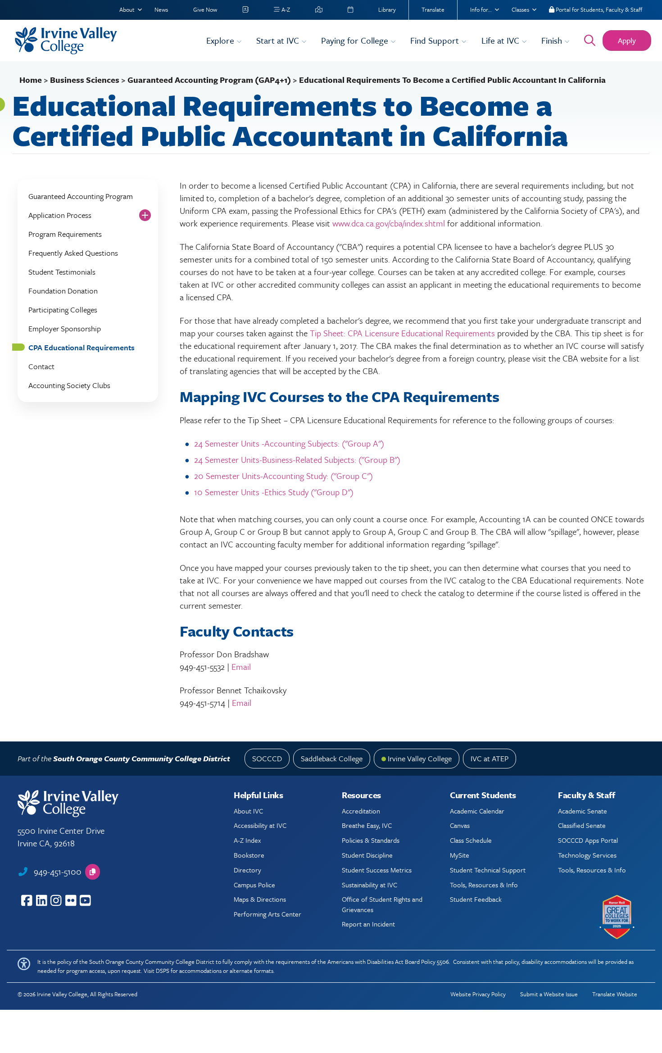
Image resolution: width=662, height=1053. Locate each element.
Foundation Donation (63, 290)
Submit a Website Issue (549, 994)
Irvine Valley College (420, 758)
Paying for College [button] (355, 40)
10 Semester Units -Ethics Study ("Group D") (274, 492)
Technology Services (587, 855)
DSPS (162, 970)
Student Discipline (367, 855)
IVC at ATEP (489, 758)
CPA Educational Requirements (81, 347)
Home (30, 80)
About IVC (248, 811)
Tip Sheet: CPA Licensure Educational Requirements (402, 333)
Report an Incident (368, 924)
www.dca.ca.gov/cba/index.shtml (388, 223)
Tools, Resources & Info (484, 885)
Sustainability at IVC (369, 885)
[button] (92, 872)
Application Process (59, 215)
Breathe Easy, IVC (367, 825)
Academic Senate (582, 811)
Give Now (205, 9)
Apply (627, 40)
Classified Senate (582, 825)
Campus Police (254, 885)
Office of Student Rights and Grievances (382, 904)
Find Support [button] (435, 40)
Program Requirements (65, 234)
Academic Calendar (477, 811)
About (127, 9)
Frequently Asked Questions (73, 252)
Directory (247, 870)
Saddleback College (332, 758)
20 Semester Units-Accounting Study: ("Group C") (283, 476)
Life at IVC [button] (501, 40)
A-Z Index (247, 840)
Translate (433, 9)
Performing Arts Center (267, 914)
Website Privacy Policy (478, 994)
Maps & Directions (260, 899)
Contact (41, 366)
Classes (520, 9)
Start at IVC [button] (278, 40)
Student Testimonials (61, 271)
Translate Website (614, 994)
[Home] (105, 41)
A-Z (285, 9)
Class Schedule (471, 840)
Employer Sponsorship (64, 328)
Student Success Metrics (377, 870)
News (161, 9)
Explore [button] (221, 40)
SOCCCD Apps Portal (588, 840)
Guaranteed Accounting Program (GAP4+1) (209, 80)
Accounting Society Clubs (69, 385)
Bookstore (249, 855)
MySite (459, 855)
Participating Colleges (62, 309)
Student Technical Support (488, 870)
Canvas (460, 825)
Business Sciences (84, 80)
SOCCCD (267, 758)
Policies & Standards (370, 840)
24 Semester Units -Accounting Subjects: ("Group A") (289, 443)
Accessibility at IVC (260, 825)
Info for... (481, 9)
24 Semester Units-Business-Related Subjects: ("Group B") (297, 459)
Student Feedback (476, 899)
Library (387, 9)
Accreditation (361, 811)
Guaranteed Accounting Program (80, 196)
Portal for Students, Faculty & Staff (598, 9)
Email (241, 666)
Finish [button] (552, 40)
